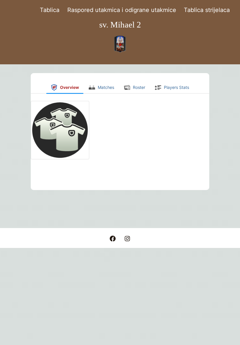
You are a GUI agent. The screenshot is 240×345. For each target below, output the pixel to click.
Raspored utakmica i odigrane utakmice (121, 9)
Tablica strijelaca (207, 9)
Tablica (49, 9)
